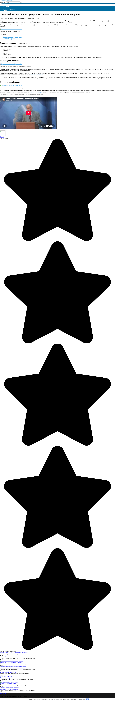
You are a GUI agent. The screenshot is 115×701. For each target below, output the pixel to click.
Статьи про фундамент (9, 9)
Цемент (5, 10)
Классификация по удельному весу (12, 37)
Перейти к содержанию (6, 0)
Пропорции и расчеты (9, 38)
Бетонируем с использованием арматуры (11, 662)
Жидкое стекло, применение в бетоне (10, 678)
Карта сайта (3, 693)
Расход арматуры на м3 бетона (8, 683)
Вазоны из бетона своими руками (9, 689)
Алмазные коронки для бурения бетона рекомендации (14, 652)
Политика (2, 694)
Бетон (4, 7)
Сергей (2, 137)
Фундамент (6, 6)
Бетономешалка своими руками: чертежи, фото (12, 668)
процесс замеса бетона (37, 74)
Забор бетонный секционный (8, 672)
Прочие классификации (9, 39)
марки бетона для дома (36, 92)
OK (87, 699)
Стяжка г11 (3, 656)
